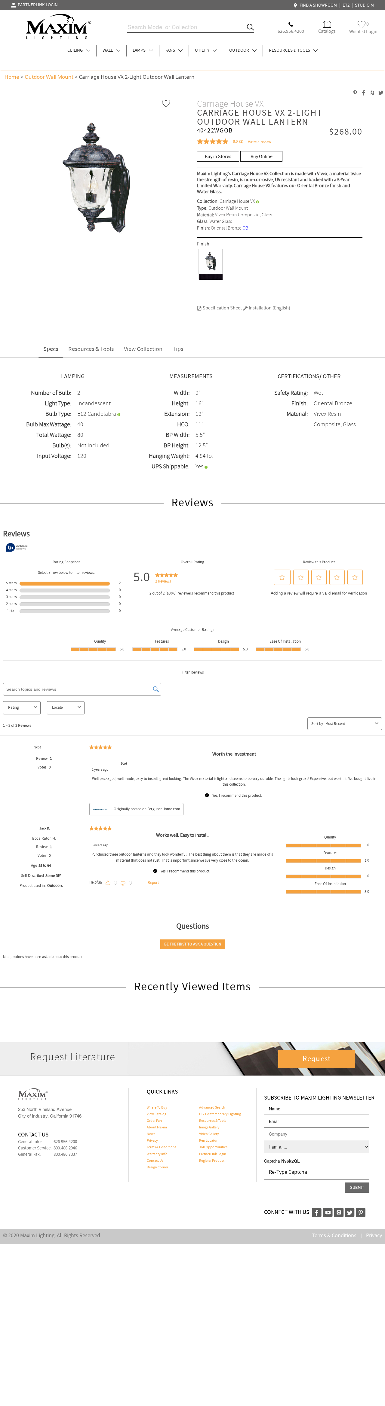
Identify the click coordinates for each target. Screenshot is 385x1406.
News (151, 1134)
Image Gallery (209, 1127)
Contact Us (155, 1160)
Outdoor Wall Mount (49, 76)
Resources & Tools (91, 349)
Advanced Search (212, 1107)
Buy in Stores (218, 157)
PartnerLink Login (212, 1154)
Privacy (152, 1140)
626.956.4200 (65, 1142)
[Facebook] (317, 1212)
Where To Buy (157, 1107)
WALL (108, 50)
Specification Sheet (222, 308)
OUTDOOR (239, 50)
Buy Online (262, 157)
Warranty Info (157, 1154)
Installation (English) (269, 308)
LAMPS (139, 50)
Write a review (259, 142)
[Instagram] (339, 1212)
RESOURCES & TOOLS (290, 50)
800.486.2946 (65, 1148)
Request (317, 1059)
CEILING (75, 50)
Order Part (154, 1120)
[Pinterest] (360, 1212)
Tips (178, 349)
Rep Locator (208, 1140)
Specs (50, 349)
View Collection (143, 349)
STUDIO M (364, 5)
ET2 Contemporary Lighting (220, 1114)
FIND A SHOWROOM (317, 5)
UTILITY (202, 50)
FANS (170, 50)
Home (12, 76)
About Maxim (157, 1127)
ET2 (346, 5)
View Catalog (156, 1114)
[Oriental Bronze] (210, 264)
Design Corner (157, 1167)
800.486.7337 (65, 1155)
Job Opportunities (213, 1147)
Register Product (211, 1160)
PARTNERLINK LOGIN (37, 5)
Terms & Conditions (161, 1147)
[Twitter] (350, 1212)
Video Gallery (209, 1134)
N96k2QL (290, 1161)
